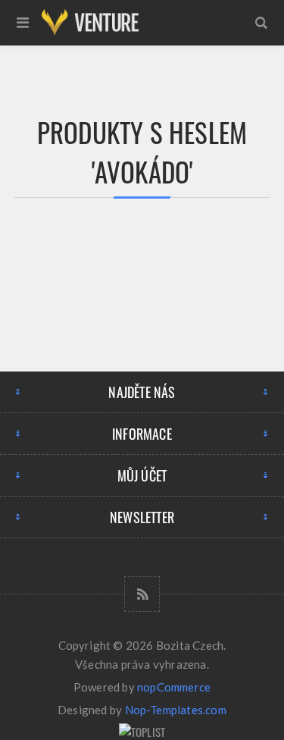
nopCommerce (174, 687)
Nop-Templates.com (175, 709)
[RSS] (142, 594)
